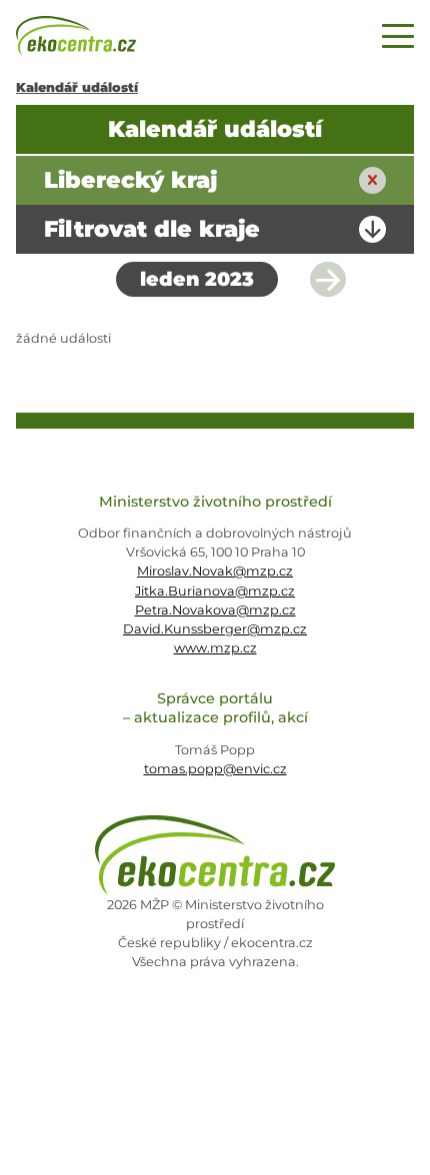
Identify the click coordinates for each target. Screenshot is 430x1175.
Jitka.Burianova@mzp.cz (215, 591)
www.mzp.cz (215, 647)
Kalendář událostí (77, 87)
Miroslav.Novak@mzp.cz (215, 571)
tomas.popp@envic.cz (215, 768)
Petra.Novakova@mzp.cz (215, 609)
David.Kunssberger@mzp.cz (215, 628)
